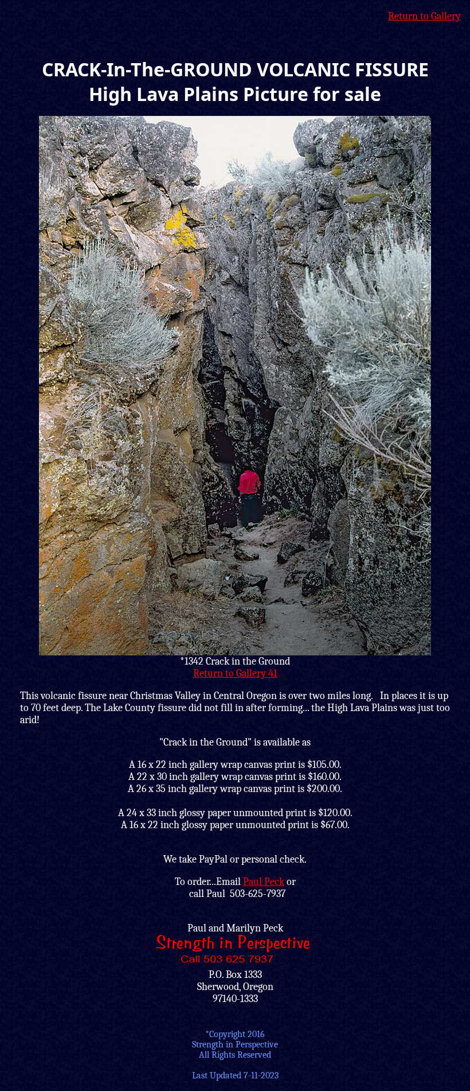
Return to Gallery (424, 16)
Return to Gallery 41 (235, 673)
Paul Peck (263, 882)
